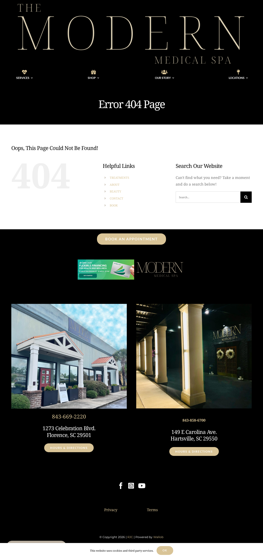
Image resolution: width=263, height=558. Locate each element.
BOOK (114, 205)
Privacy (110, 509)
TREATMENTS (119, 178)
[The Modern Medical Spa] (131, 2)
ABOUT (115, 185)
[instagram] (131, 485)
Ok (165, 550)
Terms (152, 509)
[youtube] (141, 485)
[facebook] (121, 485)
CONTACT (116, 198)
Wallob (158, 537)
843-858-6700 (193, 420)
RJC (130, 537)
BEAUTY (115, 191)
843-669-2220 (69, 416)
